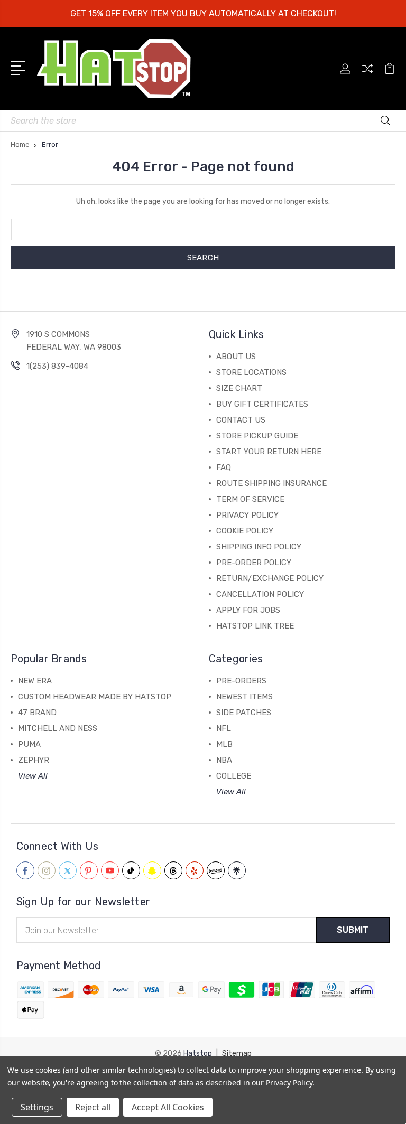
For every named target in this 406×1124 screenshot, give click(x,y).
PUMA (29, 744)
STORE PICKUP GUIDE (257, 436)
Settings (37, 1107)
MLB (224, 744)
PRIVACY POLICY (247, 515)
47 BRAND (37, 712)
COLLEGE (233, 776)
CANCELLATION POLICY (260, 594)
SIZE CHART (239, 388)
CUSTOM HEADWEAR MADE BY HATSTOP (94, 696)
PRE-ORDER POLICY (253, 562)
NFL (223, 728)
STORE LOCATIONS (251, 372)
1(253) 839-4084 (57, 366)
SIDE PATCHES (243, 712)
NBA (224, 760)
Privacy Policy (289, 1083)
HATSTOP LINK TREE (255, 626)
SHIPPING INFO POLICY (258, 546)
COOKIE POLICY (244, 531)
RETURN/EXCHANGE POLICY (270, 578)
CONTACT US (240, 420)
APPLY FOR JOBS (248, 610)
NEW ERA (35, 681)
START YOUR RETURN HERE (268, 451)
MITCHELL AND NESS (57, 728)
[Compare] (367, 75)
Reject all (92, 1107)
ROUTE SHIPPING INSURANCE (271, 483)
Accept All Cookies (168, 1107)
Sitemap (237, 1053)
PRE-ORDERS (241, 681)
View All (33, 776)
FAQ (223, 467)
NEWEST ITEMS (244, 696)
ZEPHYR (33, 760)
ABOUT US (236, 356)
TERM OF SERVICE (250, 499)
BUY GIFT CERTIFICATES (262, 404)
